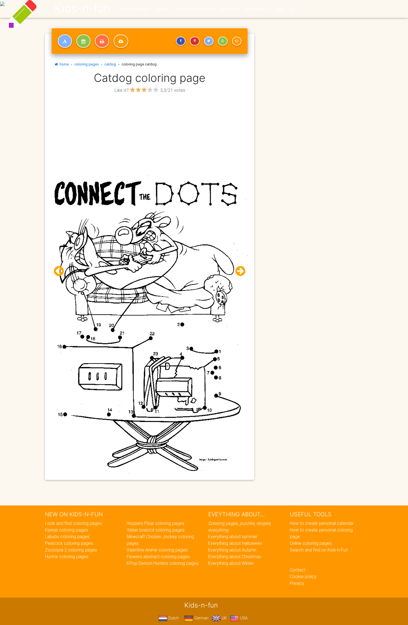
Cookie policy (303, 576)
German (200, 618)
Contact (297, 570)
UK (224, 618)
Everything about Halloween (235, 543)
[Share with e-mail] (236, 41)
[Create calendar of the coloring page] (83, 41)
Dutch (173, 618)
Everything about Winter (231, 563)
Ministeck (230, 9)
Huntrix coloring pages (66, 556)
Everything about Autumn (232, 550)
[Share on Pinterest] (194, 41)
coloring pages (86, 64)
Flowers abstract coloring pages (158, 556)
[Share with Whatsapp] (222, 41)
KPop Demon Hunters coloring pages (162, 563)
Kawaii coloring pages (66, 530)
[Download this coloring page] (121, 41)
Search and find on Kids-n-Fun (319, 550)
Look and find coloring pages (73, 523)
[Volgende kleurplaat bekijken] (238, 271)
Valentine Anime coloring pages (157, 550)
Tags (279, 9)
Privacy (297, 583)
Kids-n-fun (82, 8)
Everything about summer (232, 536)
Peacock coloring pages (69, 543)
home (63, 64)
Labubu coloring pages (67, 536)
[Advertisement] (150, 133)
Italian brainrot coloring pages (156, 530)
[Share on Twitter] (208, 41)
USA (243, 618)
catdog (110, 64)
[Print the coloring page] (102, 41)
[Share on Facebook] (180, 41)
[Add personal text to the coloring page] (65, 41)
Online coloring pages (311, 543)
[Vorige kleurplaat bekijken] (61, 271)
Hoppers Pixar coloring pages (155, 523)
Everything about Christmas (234, 556)
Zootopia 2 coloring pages (71, 550)
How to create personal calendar (322, 523)
